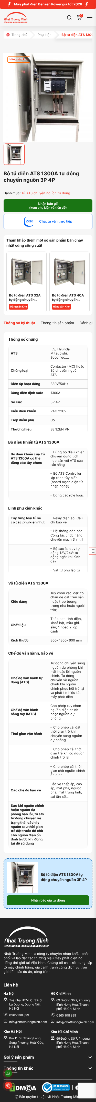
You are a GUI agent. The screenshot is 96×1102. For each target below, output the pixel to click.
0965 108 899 (19, 1015)
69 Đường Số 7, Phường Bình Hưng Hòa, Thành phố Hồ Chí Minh (73, 1005)
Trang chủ (19, 35)
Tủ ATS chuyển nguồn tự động (46, 193)
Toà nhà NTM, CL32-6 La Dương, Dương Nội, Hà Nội (25, 1005)
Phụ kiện (44, 35)
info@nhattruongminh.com (28, 1022)
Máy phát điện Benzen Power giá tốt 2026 (48, 4)
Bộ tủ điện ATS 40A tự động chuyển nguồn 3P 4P (68, 297)
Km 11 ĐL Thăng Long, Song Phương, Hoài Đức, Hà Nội (26, 1043)
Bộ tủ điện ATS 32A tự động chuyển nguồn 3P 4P (25, 297)
